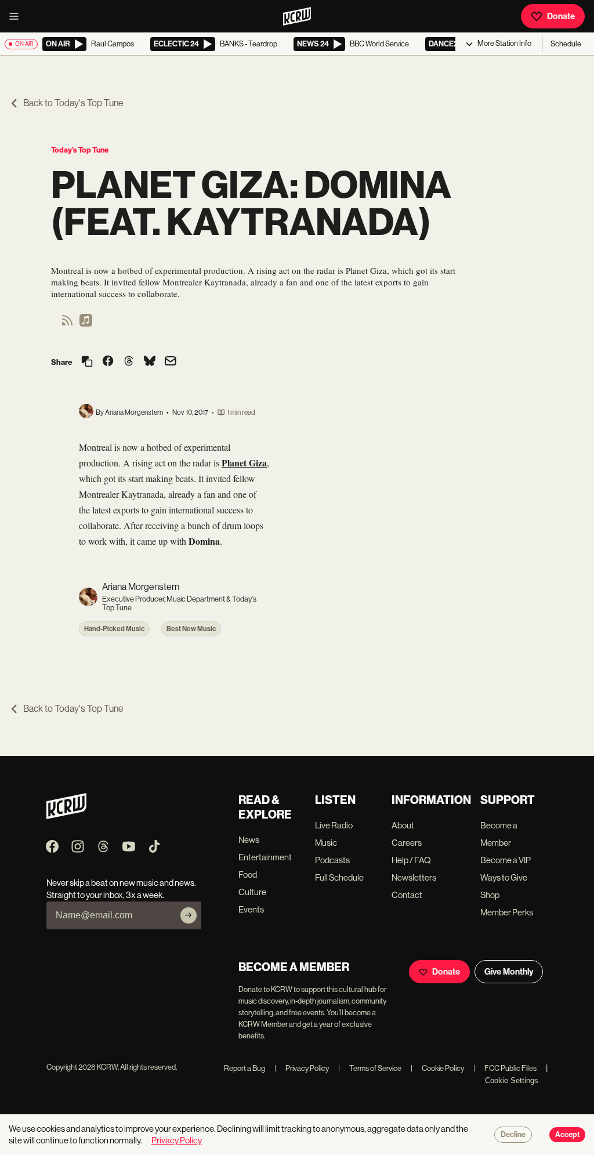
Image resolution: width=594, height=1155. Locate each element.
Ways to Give (503, 877)
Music (326, 843)
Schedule (565, 43)
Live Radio (334, 825)
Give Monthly (508, 971)
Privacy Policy (301, 1068)
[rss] (67, 324)
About (403, 825)
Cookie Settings (511, 1080)
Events (251, 909)
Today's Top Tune (79, 150)
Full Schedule (339, 877)
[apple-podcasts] (86, 324)
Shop (489, 895)
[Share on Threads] (129, 362)
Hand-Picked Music (114, 629)
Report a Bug (244, 1068)
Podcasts (332, 860)
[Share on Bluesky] (149, 362)
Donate (561, 16)
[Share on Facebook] (108, 362)
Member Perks (506, 912)
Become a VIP (505, 860)
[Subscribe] (188, 915)
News (248, 840)
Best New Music (191, 629)
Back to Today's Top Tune (73, 102)
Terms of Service (369, 1068)
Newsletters (414, 877)
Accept (567, 1134)
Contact (407, 895)
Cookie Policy (437, 1068)
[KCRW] (66, 816)
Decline (513, 1134)
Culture (252, 892)
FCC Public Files (505, 1068)
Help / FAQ (411, 860)
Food (247, 874)
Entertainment (265, 857)
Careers (407, 843)
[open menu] (17, 16)
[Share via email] (170, 362)
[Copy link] (87, 362)
